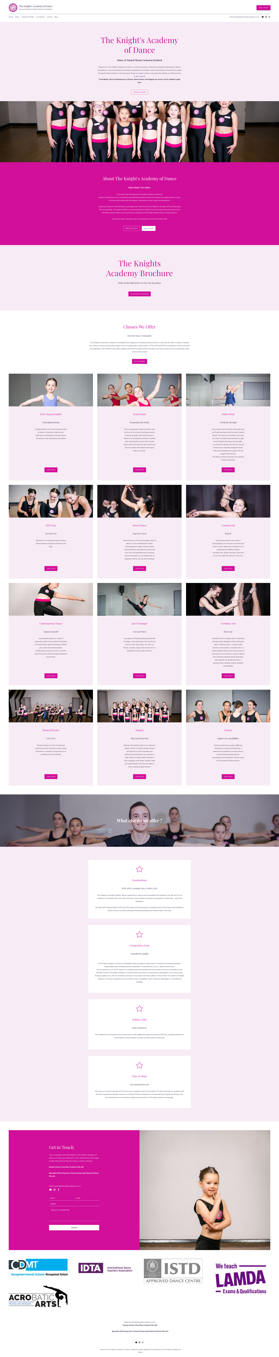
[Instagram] (266, 17)
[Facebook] (269, 17)
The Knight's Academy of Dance (36, 6)
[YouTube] (263, 17)
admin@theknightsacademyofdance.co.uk (244, 17)
